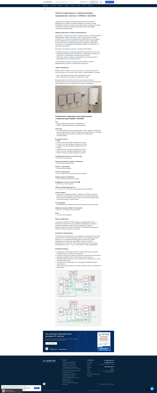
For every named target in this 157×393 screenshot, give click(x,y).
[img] (47, 2)
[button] (109, 2)
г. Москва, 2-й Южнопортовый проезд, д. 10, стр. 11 (108, 371)
